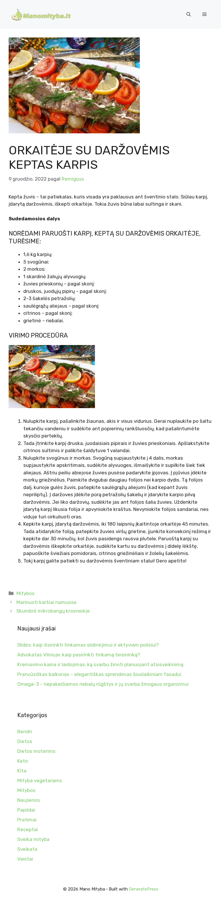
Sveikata (27, 849)
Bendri (24, 731)
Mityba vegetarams (39, 780)
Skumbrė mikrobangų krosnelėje (53, 611)
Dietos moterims (36, 751)
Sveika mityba (33, 839)
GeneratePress (143, 889)
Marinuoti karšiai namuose (46, 602)
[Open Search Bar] (189, 14)
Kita (21, 771)
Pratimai (27, 820)
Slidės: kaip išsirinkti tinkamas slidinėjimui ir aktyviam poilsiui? (88, 645)
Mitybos (25, 593)
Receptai (27, 829)
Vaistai (25, 859)
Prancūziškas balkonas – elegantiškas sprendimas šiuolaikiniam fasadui (99, 674)
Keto (22, 761)
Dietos (24, 741)
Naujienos (28, 800)
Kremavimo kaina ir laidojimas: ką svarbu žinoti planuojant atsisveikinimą (100, 664)
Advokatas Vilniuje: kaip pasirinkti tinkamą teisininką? (78, 655)
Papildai (26, 810)
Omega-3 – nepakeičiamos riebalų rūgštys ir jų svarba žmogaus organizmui (102, 684)
